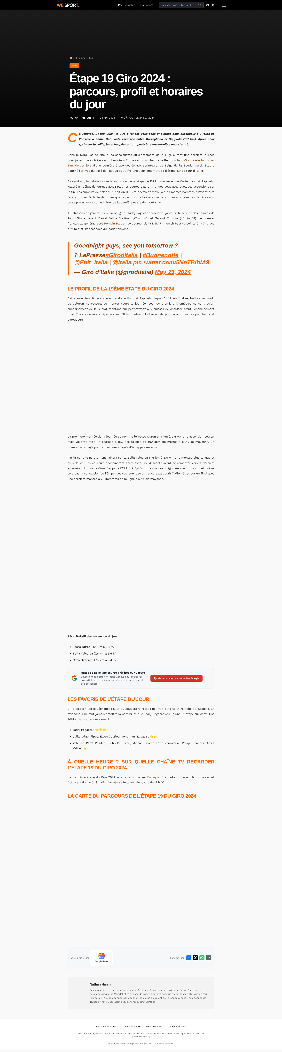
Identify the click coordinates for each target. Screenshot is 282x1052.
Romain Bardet (114, 223)
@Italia (122, 262)
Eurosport (154, 777)
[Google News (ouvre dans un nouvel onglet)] (101, 958)
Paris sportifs (126, 5)
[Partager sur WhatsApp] (201, 958)
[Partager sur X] (195, 958)
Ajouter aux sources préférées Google (176, 678)
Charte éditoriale (132, 1026)
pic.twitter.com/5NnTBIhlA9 (171, 262)
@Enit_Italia (91, 262)
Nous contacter (154, 1026)
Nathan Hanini (101, 984)
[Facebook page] (207, 5)
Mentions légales (176, 1026)
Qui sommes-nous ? (107, 1026)
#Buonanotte (161, 255)
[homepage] (68, 5)
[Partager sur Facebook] (188, 958)
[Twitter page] (213, 5)
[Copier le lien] (208, 958)
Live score (146, 5)
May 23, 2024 (173, 272)
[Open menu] (224, 5)
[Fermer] (208, 678)
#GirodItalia (121, 255)
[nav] (71, 58)
